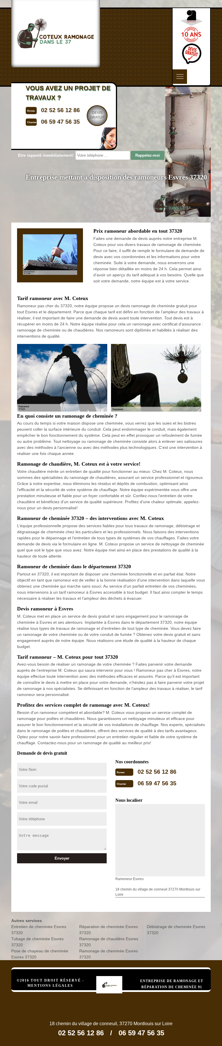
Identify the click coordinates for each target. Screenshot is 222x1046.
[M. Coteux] (115, 975)
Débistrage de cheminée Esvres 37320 (176, 929)
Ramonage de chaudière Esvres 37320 (108, 941)
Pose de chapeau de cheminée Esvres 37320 (39, 954)
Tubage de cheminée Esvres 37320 (37, 941)
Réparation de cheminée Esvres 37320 (108, 929)
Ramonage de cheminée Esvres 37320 (108, 954)
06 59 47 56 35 (157, 783)
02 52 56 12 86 (157, 772)
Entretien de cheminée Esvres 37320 (38, 929)
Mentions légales (50, 986)
